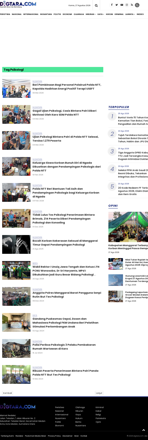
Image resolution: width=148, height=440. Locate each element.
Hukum (109, 14)
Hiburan (90, 14)
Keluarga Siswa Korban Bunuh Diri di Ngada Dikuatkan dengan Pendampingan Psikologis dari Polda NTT (67, 166)
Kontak (84, 436)
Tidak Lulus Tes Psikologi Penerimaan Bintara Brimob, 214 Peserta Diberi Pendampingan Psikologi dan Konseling (64, 218)
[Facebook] (112, 5)
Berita (35, 263)
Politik (57, 14)
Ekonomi (67, 14)
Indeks (140, 14)
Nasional (17, 14)
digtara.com (138, 436)
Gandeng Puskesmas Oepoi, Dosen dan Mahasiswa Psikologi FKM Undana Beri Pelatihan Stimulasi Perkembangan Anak (65, 322)
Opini (98, 421)
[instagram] (127, 5)
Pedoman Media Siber (35, 436)
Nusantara (46, 14)
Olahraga (79, 14)
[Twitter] (117, 5)
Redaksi (19, 436)
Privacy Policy (54, 436)
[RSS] (132, 5)
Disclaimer (68, 436)
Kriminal (119, 14)
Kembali (7, 392)
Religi (98, 414)
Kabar (98, 411)
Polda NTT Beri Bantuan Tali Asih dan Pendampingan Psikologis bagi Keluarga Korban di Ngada (66, 192)
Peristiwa (5, 14)
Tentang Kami (7, 436)
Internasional (30, 14)
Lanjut (99, 392)
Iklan (76, 436)
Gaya (100, 14)
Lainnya (129, 14)
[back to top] (144, 430)
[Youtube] (122, 5)
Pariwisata (101, 418)
